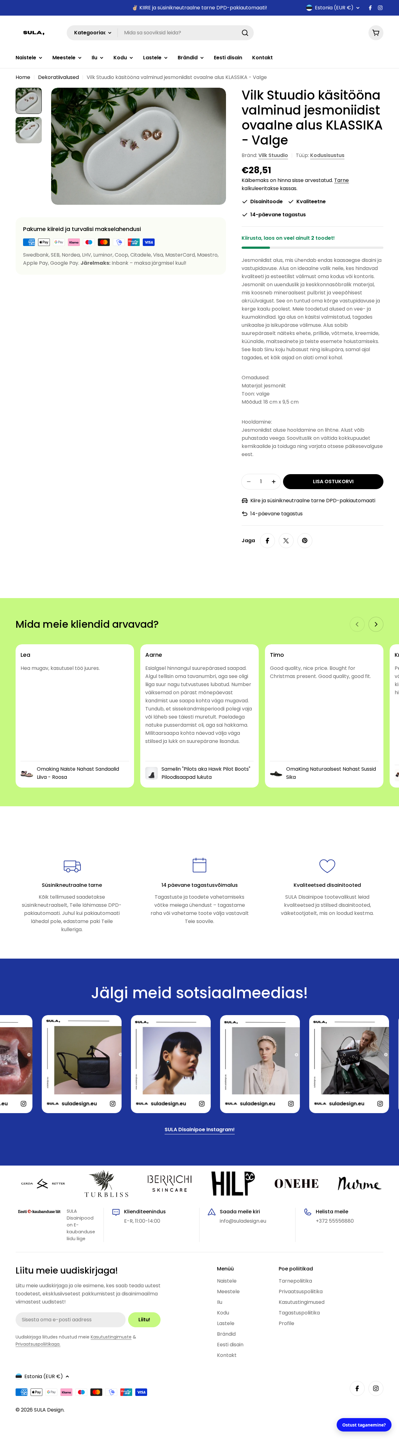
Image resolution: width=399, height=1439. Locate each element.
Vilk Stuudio (273, 155)
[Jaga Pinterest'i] (304, 540)
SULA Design (49, 1409)
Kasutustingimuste (111, 1337)
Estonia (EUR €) (334, 8)
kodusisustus (327, 155)
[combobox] (160, 32)
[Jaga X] (286, 540)
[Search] (245, 33)
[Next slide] (375, 624)
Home (23, 77)
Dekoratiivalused (58, 77)
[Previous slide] (357, 624)
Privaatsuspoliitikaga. (38, 1344)
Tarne (341, 180)
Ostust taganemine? (364, 1425)
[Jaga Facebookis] (267, 540)
